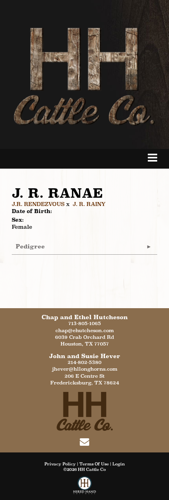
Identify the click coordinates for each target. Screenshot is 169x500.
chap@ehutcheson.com (84, 330)
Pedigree (30, 246)
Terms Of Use (94, 463)
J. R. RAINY (89, 204)
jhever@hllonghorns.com (85, 369)
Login (118, 463)
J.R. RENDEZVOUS (38, 204)
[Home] (85, 411)
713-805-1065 (84, 323)
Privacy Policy (60, 463)
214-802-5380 (84, 362)
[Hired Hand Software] (84, 488)
